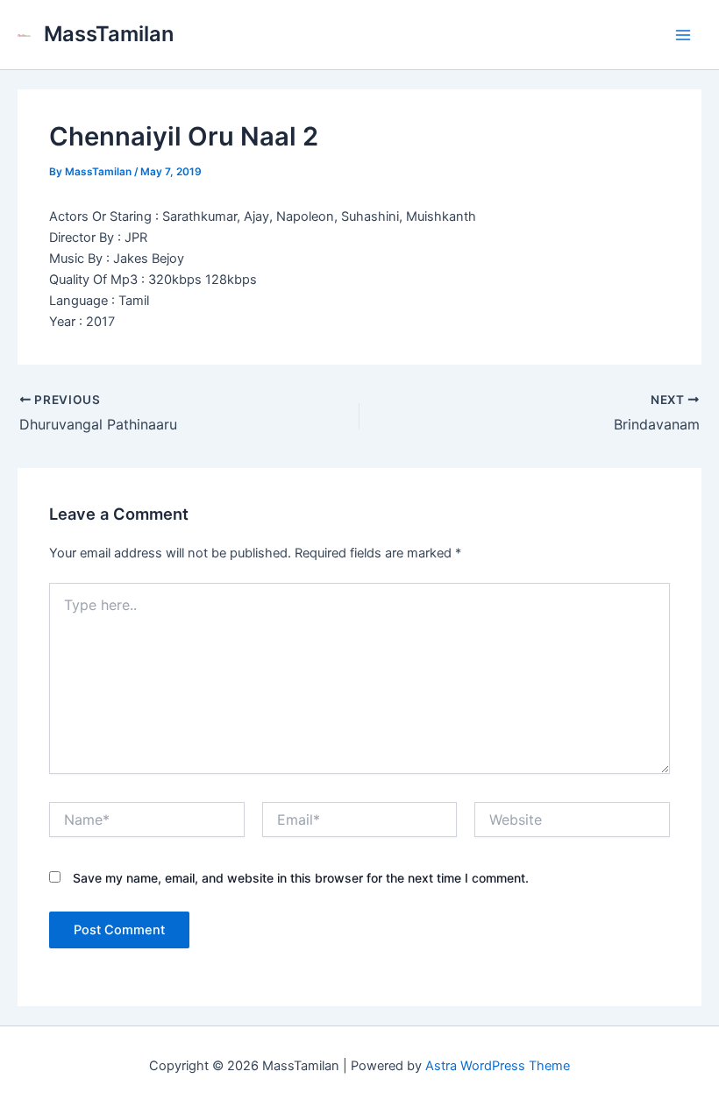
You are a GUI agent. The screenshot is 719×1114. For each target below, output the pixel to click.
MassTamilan (109, 33)
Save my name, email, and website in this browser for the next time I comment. (301, 877)
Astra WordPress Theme (497, 1066)
